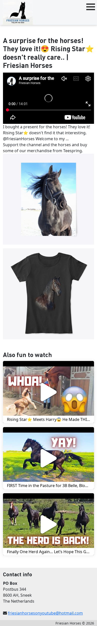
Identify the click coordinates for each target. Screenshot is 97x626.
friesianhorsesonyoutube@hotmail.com (45, 613)
